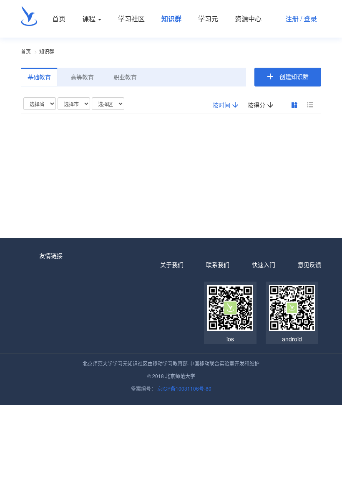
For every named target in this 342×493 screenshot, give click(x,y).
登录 (310, 18)
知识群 (171, 18)
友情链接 (51, 255)
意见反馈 (309, 264)
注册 (292, 18)
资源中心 (248, 18)
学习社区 (131, 18)
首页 (58, 18)
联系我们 (217, 264)
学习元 (208, 18)
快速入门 (263, 264)
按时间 (222, 105)
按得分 (257, 105)
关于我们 (172, 264)
